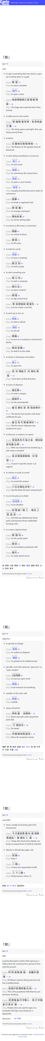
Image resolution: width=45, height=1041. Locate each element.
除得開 (16, 501)
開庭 (14, 178)
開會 (14, 254)
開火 (14, 362)
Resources (22, 3)
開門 (15, 91)
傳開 (15, 657)
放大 (28, 746)
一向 (14, 1018)
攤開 (28, 565)
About (36, 3)
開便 (14, 698)
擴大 (24, 746)
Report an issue (33, 578)
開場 (15, 187)
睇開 (14, 684)
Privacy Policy (22, 1036)
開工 (15, 161)
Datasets (30, 3)
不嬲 (19, 1018)
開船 (15, 327)
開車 (14, 318)
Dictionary (14, 3)
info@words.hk (38, 1034)
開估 (14, 478)
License (29, 573)
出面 (16, 749)
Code (42, 578)
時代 (14, 885)
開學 (14, 170)
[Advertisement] (22, 31)
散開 (15, 649)
